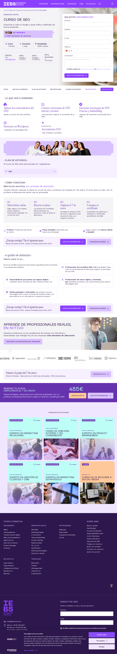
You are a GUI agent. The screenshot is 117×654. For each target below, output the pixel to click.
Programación (36, 573)
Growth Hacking (37, 540)
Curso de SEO (42, 10)
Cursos (61, 537)
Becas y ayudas (92, 525)
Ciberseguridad (36, 568)
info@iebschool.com (14, 621)
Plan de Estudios (39, 89)
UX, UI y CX (35, 545)
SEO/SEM (34, 10)
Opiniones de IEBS (93, 541)
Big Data (7, 573)
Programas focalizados (23, 10)
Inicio (5, 10)
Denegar (101, 647)
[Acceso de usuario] (114, 4)
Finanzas (7, 548)
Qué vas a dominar (20, 89)
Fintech (34, 565)
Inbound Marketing (38, 537)
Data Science (8, 563)
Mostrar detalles (29, 650)
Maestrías (62, 530)
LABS (81, 4)
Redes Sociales (36, 543)
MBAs (6, 530)
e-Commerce (36, 535)
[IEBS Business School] (8, 608)
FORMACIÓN (43, 4)
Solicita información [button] (71, 242)
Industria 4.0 (35, 571)
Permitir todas (101, 635)
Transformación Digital (12, 535)
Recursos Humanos (10, 543)
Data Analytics (9, 565)
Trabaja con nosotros (94, 544)
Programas (11, 10)
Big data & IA (8, 571)
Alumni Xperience (93, 536)
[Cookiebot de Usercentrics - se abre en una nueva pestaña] (12, 650)
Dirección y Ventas (37, 553)
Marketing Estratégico (39, 551)
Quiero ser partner (93, 552)
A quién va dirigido (73, 89)
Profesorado (90, 89)
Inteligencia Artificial (11, 568)
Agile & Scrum (9, 540)
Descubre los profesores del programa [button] (23, 341)
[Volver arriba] (111, 586)
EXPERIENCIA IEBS (57, 4)
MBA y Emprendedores (12, 537)
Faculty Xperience (93, 539)
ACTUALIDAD (91, 4)
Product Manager (10, 545)
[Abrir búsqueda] (100, 4)
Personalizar (101, 640)
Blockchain (35, 563)
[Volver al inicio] (15, 3)
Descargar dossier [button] (98, 242)
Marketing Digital (37, 532)
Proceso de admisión (94, 531)
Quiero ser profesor (94, 546)
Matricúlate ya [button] (99, 374)
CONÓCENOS (71, 4)
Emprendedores (9, 532)
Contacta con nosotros (95, 549)
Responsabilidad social (95, 533)
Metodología (55, 89)
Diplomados (63, 532)
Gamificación (36, 548)
